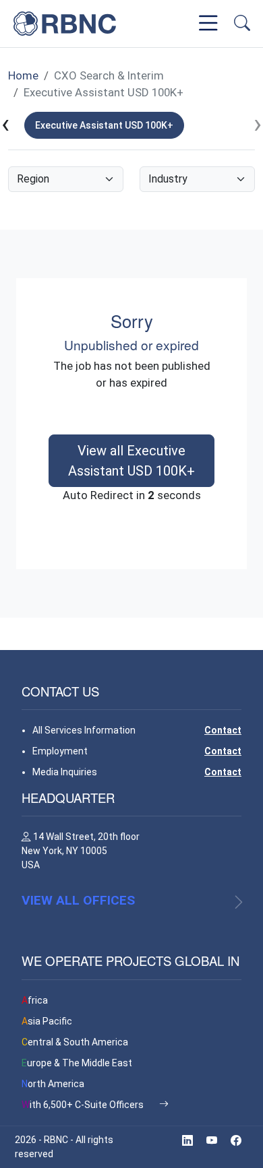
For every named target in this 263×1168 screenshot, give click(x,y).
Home (23, 75)
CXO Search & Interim (109, 75)
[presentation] (5, 124)
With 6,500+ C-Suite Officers (84, 1104)
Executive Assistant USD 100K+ (103, 92)
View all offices (78, 900)
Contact (222, 730)
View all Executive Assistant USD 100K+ (131, 461)
